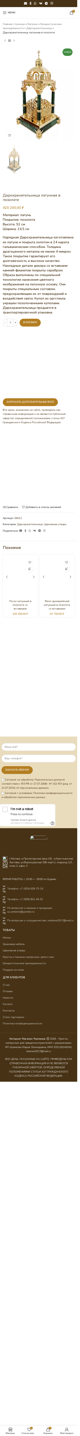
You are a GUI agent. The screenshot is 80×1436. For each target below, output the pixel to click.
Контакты (9, 1010)
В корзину (30, 322)
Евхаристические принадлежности (24, 963)
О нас (6, 985)
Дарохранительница (39, 28)
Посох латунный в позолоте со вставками (20, 604)
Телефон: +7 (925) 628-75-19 (25, 888)
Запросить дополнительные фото (30, 402)
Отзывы (8, 991)
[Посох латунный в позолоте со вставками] (20, 577)
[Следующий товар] (14, 40)
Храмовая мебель (14, 944)
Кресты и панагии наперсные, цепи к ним (28, 957)
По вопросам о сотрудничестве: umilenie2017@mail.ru (40, 920)
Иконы (7, 937)
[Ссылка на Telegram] (46, 3)
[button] (30, 569)
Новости (8, 998)
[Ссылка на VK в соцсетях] (41, 3)
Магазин (32, 24)
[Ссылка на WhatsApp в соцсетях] (35, 3)
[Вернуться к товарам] (9, 40)
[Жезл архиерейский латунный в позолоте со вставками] (57, 577)
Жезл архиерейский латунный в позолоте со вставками (57, 604)
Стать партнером (13, 1017)
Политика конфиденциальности (22, 1023)
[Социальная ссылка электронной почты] (25, 3)
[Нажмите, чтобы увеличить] (10, 135)
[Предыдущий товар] (5, 40)
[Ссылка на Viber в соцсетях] (51, 3)
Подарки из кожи (13, 970)
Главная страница (14, 24)
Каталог (8, 1004)
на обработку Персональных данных (40, 779)
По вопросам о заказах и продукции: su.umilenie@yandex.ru (29, 909)
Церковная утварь (55, 524)
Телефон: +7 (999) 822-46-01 (25, 899)
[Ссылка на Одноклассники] (30, 3)
